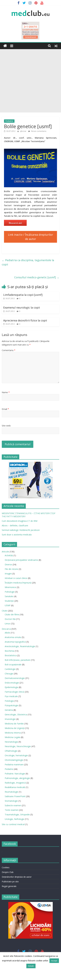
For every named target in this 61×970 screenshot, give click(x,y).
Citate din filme (12, 614)
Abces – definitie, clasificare (15, 525)
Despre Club (7, 872)
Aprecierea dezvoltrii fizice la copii (25, 320)
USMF (8, 605)
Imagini (8, 573)
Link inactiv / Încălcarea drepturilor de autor (30, 237)
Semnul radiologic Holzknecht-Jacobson (21, 530)
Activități (9, 555)
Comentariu (8, 350)
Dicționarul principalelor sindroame (21, 560)
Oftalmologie (11, 750)
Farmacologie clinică (14, 691)
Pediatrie (9, 121)
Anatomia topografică (15, 641)
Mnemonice (10, 587)
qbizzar (23, 131)
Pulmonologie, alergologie (17, 778)
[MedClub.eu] (5, 46)
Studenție (9, 600)
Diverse (8, 564)
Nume (6, 392)
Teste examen (12, 810)
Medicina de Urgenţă (15, 728)
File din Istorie (11, 569)
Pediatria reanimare (14, 764)
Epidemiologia (11, 687)
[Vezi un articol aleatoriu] (56, 46)
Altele (7, 632)
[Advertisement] (30, 81)
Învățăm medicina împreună (18, 582)
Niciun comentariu (38, 131)
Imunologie (10, 719)
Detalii (31, 966)
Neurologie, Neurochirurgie (18, 746)
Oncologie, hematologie (16, 755)
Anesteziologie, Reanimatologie (20, 646)
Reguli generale (9, 886)
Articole (5, 551)
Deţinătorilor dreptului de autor (17, 876)
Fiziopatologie (11, 705)
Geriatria (9, 710)
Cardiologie (10, 669)
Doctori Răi (10, 619)
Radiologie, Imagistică (15, 782)
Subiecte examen (13, 805)
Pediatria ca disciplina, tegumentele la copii (28, 262)
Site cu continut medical (13, 824)
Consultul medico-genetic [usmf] (36, 277)
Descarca (6, 628)
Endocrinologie (12, 682)
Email (5, 409)
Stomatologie (11, 800)
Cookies (5, 867)
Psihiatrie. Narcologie (15, 773)
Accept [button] (54, 960)
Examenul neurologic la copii (21, 307)
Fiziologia (9, 700)
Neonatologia (11, 741)
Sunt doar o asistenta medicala (17, 534)
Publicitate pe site (10, 881)
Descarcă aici (15, 223)
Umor (7, 623)
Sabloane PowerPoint (15, 796)
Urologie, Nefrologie (14, 819)
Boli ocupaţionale (13, 664)
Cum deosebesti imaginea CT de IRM (19, 521)
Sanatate (9, 596)
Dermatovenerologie (15, 678)
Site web (6, 425)
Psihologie (10, 591)
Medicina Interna (13, 732)
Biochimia (9, 650)
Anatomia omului (13, 637)
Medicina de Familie (14, 723)
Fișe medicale (11, 696)
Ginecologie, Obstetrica (16, 714)
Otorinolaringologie (14, 760)
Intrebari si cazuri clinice (16, 578)
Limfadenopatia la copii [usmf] (22, 294)
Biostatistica (11, 655)
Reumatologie (11, 791)
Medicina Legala (12, 737)
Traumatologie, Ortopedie (17, 814)
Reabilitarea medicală (15, 787)
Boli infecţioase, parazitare (17, 660)
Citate (4, 610)
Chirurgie (9, 673)
